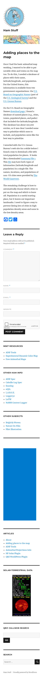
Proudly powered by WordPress (25, 672)
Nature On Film (13, 426)
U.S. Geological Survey (17, 98)
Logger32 (10, 396)
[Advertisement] (20, 485)
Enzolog (9, 386)
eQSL (8, 389)
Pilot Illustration (13, 429)
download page (17, 111)
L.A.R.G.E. (10, 392)
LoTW (8, 399)
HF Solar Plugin (13, 553)
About (8, 540)
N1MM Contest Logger (16, 402)
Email (7, 297)
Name (6, 286)
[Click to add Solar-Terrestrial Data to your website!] (21, 595)
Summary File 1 (28, 158)
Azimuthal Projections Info (18, 550)
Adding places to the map (18, 543)
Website (7, 309)
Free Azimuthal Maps (16, 359)
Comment (8, 249)
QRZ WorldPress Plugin (16, 557)
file (9, 162)
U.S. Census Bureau (12, 101)
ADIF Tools (11, 352)
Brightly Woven (13, 422)
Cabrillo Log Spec (14, 382)
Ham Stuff (10, 30)
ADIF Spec (10, 379)
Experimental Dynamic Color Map (22, 356)
